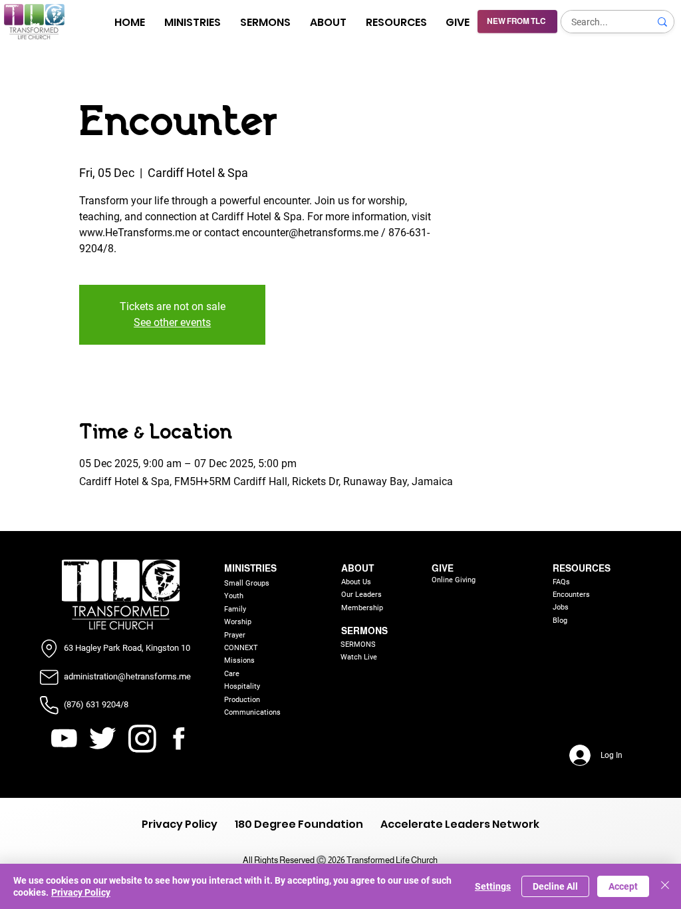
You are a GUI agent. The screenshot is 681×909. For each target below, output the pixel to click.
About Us (356, 582)
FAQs (561, 582)
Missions (239, 660)
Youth (233, 596)
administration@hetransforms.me (127, 676)
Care (231, 673)
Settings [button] (493, 886)
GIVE (443, 568)
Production (242, 699)
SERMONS (364, 631)
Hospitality (242, 686)
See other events (172, 322)
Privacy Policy (80, 892)
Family (235, 609)
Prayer (234, 635)
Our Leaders (361, 594)
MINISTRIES (250, 568)
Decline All (555, 886)
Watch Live (358, 657)
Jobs (561, 607)
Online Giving (454, 580)
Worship (237, 622)
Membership (362, 608)
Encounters (571, 594)
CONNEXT (241, 647)
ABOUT (357, 568)
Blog (560, 620)
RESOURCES (582, 568)
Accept (623, 886)
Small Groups (246, 583)
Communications (252, 712)
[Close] (665, 886)
